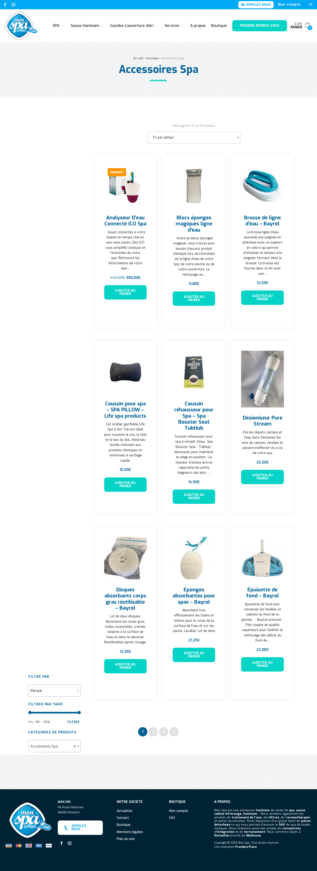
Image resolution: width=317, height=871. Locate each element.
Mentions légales (130, 832)
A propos (198, 25)
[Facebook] (5, 4)
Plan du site (126, 839)
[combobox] (54, 691)
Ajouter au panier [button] (125, 292)
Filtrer (73, 722)
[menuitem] (289, 5)
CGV (172, 818)
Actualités (125, 811)
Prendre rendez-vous (259, 25)
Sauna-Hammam (85, 25)
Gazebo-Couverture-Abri (131, 25)
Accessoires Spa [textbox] (53, 746)
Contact (123, 818)
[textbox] (55, 691)
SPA (56, 25)
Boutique (219, 25)
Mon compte (289, 5)
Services (172, 25)
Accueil (138, 58)
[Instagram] (13, 4)
